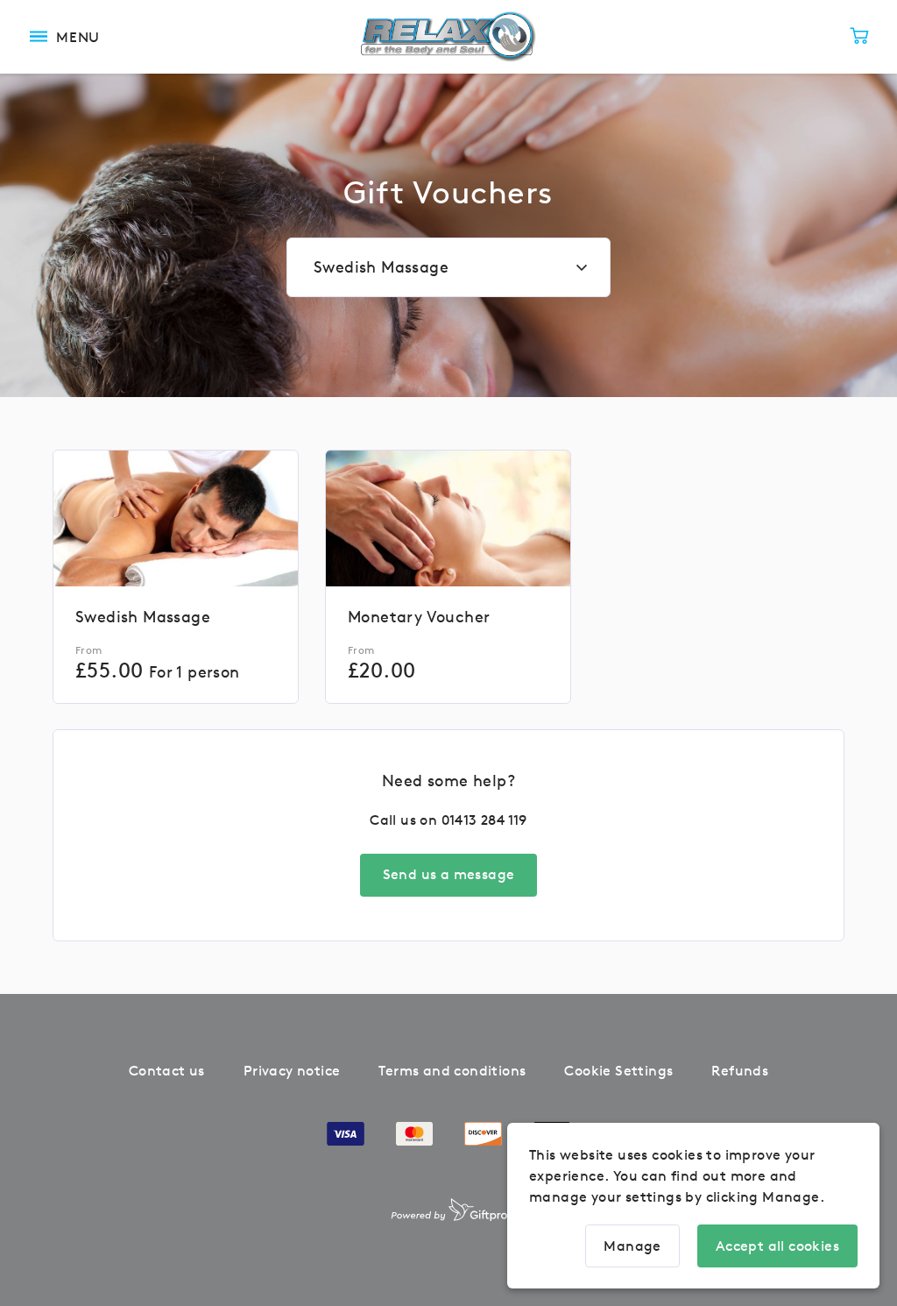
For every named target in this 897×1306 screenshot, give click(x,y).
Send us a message (449, 875)
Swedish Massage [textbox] (381, 267)
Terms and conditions (452, 1070)
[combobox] (448, 267)
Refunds (739, 1070)
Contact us (167, 1070)
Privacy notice (292, 1070)
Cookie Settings (618, 1070)
